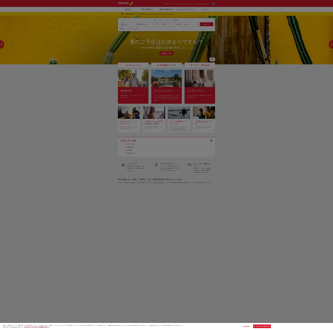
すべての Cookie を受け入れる (262, 326)
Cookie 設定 (246, 326)
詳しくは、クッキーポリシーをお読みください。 (37, 327)
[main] (166, 326)
